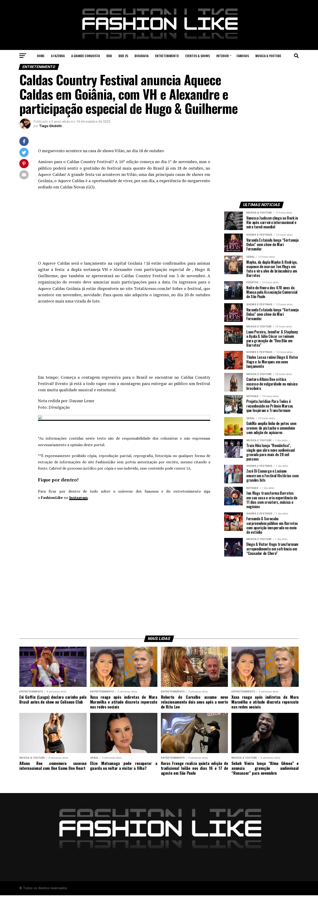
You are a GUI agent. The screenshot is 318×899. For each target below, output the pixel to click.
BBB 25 (123, 55)
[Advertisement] (124, 227)
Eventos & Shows (197, 55)
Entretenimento (167, 55)
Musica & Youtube (268, 55)
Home (40, 55)
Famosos (243, 55)
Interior (222, 55)
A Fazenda (58, 55)
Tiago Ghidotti (50, 126)
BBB (109, 55)
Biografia (142, 55)
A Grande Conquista (85, 55)
